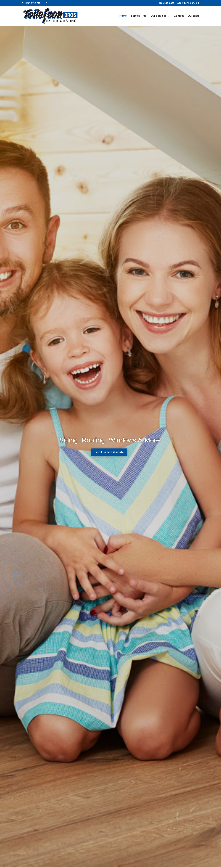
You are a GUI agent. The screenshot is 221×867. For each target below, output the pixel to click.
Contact (179, 16)
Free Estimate (166, 3)
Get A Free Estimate (109, 452)
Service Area (138, 16)
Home (123, 16)
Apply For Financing (188, 3)
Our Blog (193, 16)
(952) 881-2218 (32, 3)
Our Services (158, 16)
